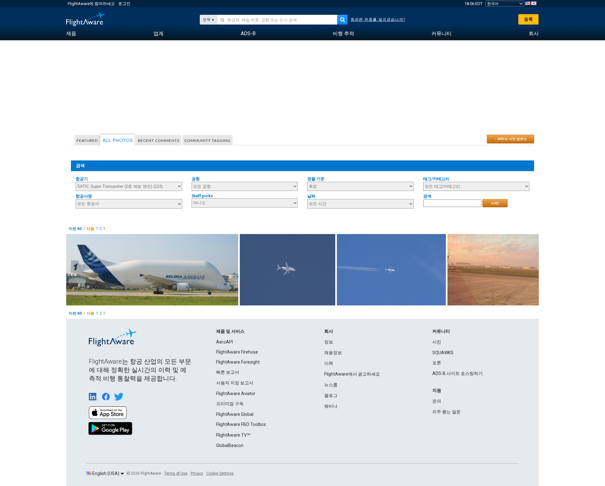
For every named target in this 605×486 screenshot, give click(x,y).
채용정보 (333, 352)
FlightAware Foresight (238, 362)
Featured (87, 140)
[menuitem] (71, 33)
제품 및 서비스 (230, 331)
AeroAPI (224, 341)
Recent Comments (158, 140)
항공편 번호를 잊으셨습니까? (378, 19)
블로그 (330, 395)
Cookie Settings (220, 473)
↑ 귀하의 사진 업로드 (510, 139)
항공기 (82, 178)
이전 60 (75, 228)
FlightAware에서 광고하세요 (352, 374)
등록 (528, 19)
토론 (436, 362)
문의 (436, 401)
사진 (436, 341)
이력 (328, 363)
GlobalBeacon (230, 445)
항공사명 (84, 196)
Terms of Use (175, 473)
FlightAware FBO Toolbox (241, 424)
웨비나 (330, 406)
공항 (196, 178)
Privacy (197, 473)
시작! (495, 203)
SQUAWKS (442, 352)
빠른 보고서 (227, 372)
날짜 (311, 196)
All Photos (118, 140)
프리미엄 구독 (230, 403)
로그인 (124, 3)
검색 (427, 196)
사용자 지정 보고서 (234, 382)
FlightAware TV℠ (233, 435)
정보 (328, 341)
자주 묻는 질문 (446, 411)
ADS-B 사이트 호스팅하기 (457, 373)
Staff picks (202, 195)
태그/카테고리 (436, 178)
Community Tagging (207, 140)
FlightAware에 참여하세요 (91, 3)
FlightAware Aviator (236, 393)
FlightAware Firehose (237, 352)
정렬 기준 (316, 178)
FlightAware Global (234, 414)
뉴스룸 (330, 384)
